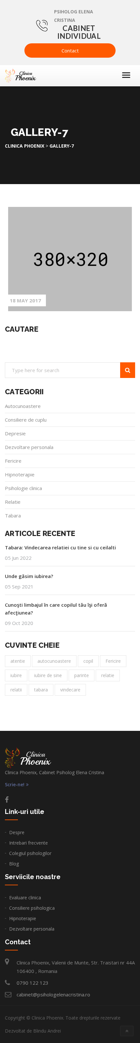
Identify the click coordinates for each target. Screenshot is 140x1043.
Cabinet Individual (79, 32)
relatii (16, 690)
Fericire (13, 460)
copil (88, 661)
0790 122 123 (33, 982)
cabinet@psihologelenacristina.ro (53, 994)
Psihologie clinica (23, 488)
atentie (17, 661)
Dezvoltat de (33, 1031)
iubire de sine (48, 675)
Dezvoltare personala (29, 447)
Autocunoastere (23, 406)
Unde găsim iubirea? (29, 576)
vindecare (70, 690)
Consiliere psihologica (32, 908)
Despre (16, 832)
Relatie (13, 502)
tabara (41, 690)
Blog (14, 864)
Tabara (13, 515)
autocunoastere (54, 661)
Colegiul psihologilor (30, 853)
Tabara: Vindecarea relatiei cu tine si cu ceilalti (60, 547)
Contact (70, 50)
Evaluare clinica (25, 897)
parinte (81, 675)
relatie (107, 675)
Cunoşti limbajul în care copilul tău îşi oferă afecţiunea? (56, 608)
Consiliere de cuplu (26, 419)
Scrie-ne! (14, 785)
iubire (16, 675)
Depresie (15, 433)
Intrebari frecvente (28, 843)
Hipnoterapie (20, 474)
